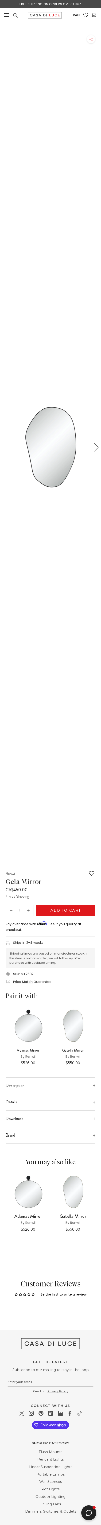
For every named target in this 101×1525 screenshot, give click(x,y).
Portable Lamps (50, 1474)
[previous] (5, 447)
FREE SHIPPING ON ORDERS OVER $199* (50, 4)
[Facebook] (69, 1413)
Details (11, 1102)
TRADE (76, 15)
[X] (21, 1413)
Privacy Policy (57, 1391)
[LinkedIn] (50, 1413)
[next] (95, 447)
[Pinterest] (41, 1413)
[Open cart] (94, 15)
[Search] (16, 15)
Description (15, 1086)
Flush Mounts (50, 1452)
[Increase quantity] (28, 910)
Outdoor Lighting (50, 1497)
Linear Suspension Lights (50, 1467)
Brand (10, 1135)
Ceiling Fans (50, 1504)
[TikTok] (79, 1413)
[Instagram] (31, 1413)
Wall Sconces (50, 1482)
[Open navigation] (6, 15)
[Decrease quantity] (11, 910)
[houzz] (60, 1413)
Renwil (11, 873)
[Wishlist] (86, 15)
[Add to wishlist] (91, 873)
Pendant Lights (50, 1459)
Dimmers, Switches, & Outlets (50, 1511)
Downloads (14, 1119)
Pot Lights (50, 1489)
